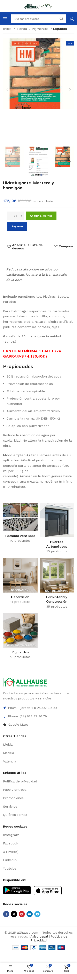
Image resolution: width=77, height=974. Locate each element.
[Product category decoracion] (20, 582)
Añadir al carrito (41, 215)
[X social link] (14, 914)
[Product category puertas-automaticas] (57, 529)
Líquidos (60, 29)
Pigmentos (40, 29)
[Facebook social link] (6, 914)
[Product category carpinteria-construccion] (57, 584)
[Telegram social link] (37, 914)
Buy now (17, 226)
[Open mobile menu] (5, 19)
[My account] (72, 19)
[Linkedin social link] (29, 914)
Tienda (22, 29)
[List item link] (38, 724)
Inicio (8, 29)
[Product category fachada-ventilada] (20, 524)
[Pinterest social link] (22, 914)
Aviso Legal (39, 936)
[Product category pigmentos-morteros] (20, 637)
